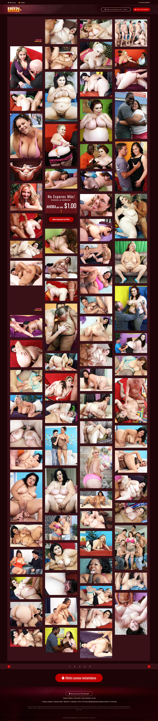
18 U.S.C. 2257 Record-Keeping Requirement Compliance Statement (93, 702)
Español (22, 2)
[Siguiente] (149, 666)
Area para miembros (145, 2)
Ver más (94, 698)
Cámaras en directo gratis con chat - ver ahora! (117, 9)
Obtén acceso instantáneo (142, 9)
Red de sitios (13, 2)
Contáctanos (74, 702)
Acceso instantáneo (86, 698)
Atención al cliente (58, 702)
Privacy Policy (113, 702)
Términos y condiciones (47, 702)
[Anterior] (9, 666)
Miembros (71, 698)
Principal (65, 698)
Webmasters (67, 702)
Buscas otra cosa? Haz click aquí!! (80, 693)
